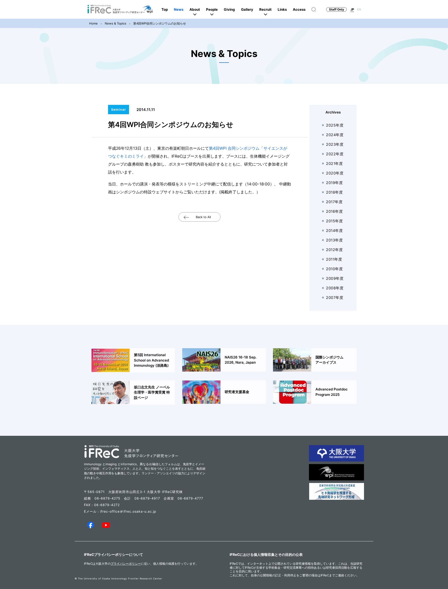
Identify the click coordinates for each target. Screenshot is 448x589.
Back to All (203, 217)
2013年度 (334, 240)
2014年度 (334, 230)
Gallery (247, 9)
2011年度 (334, 259)
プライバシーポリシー (126, 563)
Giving (229, 9)
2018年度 (334, 192)
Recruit (265, 9)
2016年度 (334, 211)
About (194, 9)
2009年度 (334, 278)
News (178, 9)
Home (93, 23)
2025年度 (334, 125)
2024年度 (334, 134)
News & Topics (115, 23)
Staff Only (336, 9)
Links (282, 9)
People (212, 9)
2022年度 (334, 154)
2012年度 (334, 249)
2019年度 (334, 182)
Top (164, 9)
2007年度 (334, 297)
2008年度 (334, 288)
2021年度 (334, 163)
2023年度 (334, 144)
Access (299, 9)
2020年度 (334, 173)
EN (359, 9)
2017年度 (334, 201)
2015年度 (334, 221)
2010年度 (334, 268)
